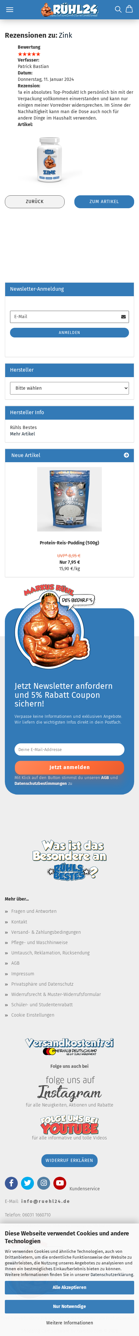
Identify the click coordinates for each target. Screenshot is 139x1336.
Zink (65, 35)
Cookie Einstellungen (32, 1015)
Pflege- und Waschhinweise (39, 942)
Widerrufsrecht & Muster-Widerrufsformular (56, 994)
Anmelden (69, 332)
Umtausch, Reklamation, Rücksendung (50, 953)
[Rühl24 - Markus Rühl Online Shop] (69, 9)
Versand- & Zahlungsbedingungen (46, 932)
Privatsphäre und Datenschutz (42, 984)
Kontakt (19, 922)
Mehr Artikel (22, 434)
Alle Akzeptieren (69, 1287)
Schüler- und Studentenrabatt (42, 1005)
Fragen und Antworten (34, 911)
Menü (9, 9)
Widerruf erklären (69, 1160)
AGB (15, 963)
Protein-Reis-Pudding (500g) (69, 543)
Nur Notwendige (69, 1306)
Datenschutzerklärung (112, 1274)
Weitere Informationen (69, 1323)
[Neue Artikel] (126, 455)
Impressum (22, 974)
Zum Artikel (104, 201)
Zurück (35, 201)
